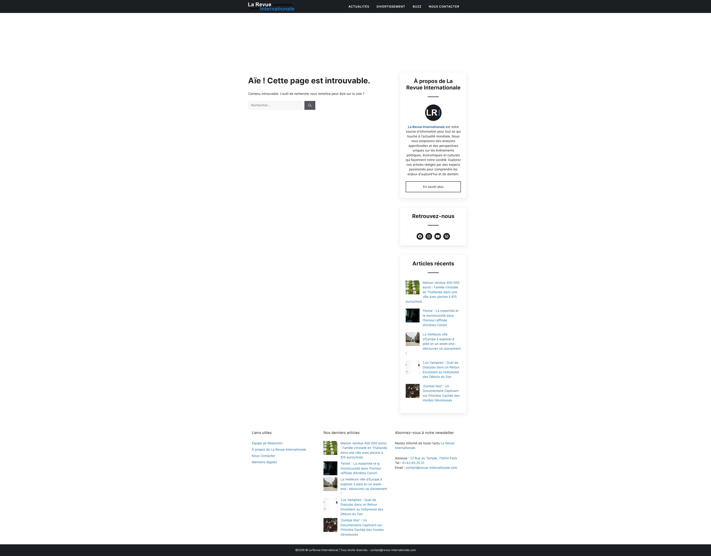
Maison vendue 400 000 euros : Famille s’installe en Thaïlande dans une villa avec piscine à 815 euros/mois (433, 292)
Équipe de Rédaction (267, 443)
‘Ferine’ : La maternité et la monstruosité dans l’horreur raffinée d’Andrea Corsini (361, 468)
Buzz (417, 6)
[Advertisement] (355, 41)
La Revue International (323, 550)
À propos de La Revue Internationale (279, 449)
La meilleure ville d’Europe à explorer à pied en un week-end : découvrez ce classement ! (433, 343)
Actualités (358, 6)
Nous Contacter (444, 6)
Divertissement (391, 6)
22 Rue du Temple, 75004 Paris (433, 458)
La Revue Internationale (426, 127)
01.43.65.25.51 (413, 463)
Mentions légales (264, 462)
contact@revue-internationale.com (431, 468)
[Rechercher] (309, 105)
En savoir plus (433, 187)
